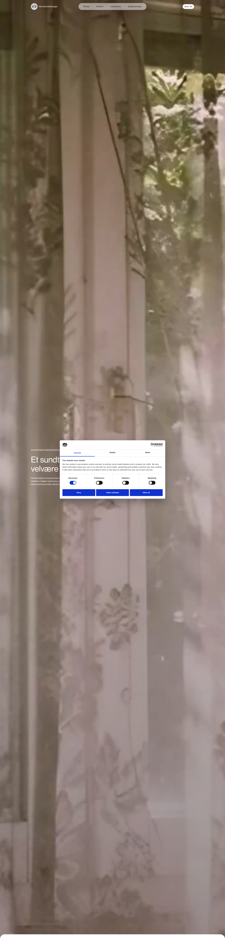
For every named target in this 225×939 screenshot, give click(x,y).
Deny (79, 493)
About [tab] (147, 453)
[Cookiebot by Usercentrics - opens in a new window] (152, 445)
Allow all (146, 493)
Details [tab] (112, 453)
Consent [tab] (77, 453)
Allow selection (112, 493)
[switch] (99, 483)
